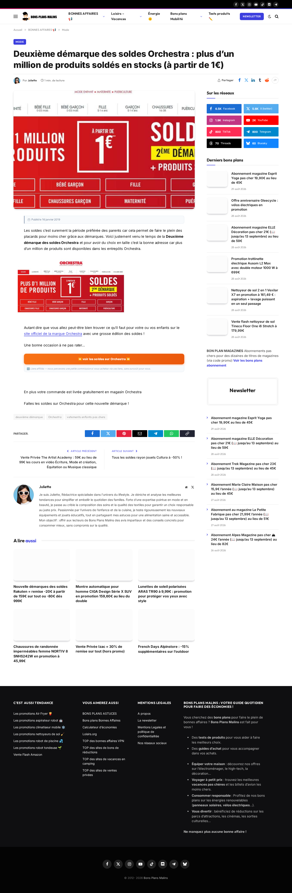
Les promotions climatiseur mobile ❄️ (39, 727)
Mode (20, 41)
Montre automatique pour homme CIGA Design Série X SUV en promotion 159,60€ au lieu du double (104, 593)
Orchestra (55, 417)
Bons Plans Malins (156, 878)
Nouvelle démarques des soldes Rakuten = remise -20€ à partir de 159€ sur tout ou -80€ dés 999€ (40, 593)
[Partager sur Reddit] (267, 80)
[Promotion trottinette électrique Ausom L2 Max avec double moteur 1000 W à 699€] (217, 264)
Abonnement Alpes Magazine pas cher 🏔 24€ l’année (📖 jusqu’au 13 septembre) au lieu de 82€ (244, 539)
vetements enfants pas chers (86, 417)
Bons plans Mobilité (178, 16)
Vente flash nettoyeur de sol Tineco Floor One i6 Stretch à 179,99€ (254, 326)
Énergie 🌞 (154, 16)
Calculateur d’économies (100, 727)
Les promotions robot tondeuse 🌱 (37, 747)
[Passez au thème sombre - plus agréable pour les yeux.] (269, 16)
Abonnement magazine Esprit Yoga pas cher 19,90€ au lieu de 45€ (254, 178)
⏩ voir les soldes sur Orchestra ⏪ (104, 359)
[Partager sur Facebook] (239, 80)
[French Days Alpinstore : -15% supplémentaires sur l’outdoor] (166, 625)
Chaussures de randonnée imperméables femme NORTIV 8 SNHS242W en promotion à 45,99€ (40, 653)
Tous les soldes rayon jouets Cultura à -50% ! (147, 457)
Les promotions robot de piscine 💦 (38, 741)
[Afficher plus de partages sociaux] (275, 80)
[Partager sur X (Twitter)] (246, 80)
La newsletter (147, 720)
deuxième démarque (29, 417)
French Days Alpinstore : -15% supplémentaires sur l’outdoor (163, 648)
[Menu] (15, 16)
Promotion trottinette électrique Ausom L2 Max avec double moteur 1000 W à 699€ (254, 265)
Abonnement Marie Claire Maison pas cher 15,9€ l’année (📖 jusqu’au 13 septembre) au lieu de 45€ (244, 488)
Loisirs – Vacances (118, 16)
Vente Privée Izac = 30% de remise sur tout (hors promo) (100, 648)
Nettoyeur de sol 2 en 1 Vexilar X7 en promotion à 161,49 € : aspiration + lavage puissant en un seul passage (254, 297)
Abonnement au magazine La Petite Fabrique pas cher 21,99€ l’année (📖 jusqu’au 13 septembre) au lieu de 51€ (240, 514)
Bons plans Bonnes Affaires (101, 720)
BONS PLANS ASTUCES (100, 713)
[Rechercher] (276, 16)
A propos (144, 713)
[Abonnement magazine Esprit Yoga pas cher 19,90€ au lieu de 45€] (217, 179)
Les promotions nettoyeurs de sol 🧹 (38, 734)
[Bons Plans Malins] (39, 16)
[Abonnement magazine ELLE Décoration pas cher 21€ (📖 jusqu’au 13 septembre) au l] (217, 233)
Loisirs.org (90, 734)
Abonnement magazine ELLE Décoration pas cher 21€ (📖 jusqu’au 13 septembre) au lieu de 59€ (254, 234)
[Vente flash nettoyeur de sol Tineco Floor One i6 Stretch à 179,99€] (217, 327)
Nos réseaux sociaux (152, 743)
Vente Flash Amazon (27, 754)
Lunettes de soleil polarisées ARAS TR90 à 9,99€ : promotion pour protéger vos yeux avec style (165, 593)
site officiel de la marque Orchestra (53, 333)
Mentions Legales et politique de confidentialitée (152, 731)
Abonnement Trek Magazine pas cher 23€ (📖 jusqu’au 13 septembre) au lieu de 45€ (243, 466)
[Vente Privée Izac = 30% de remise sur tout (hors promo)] (104, 625)
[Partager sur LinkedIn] (253, 80)
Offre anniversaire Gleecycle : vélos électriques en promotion (254, 204)
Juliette (32, 80)
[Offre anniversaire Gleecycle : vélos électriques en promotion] (217, 206)
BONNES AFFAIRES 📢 (83, 16)
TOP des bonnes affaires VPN (103, 741)
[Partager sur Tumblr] (260, 80)
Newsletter (252, 16)
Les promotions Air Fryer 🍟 (32, 713)
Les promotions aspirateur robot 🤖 (38, 720)
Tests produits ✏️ (219, 16)
